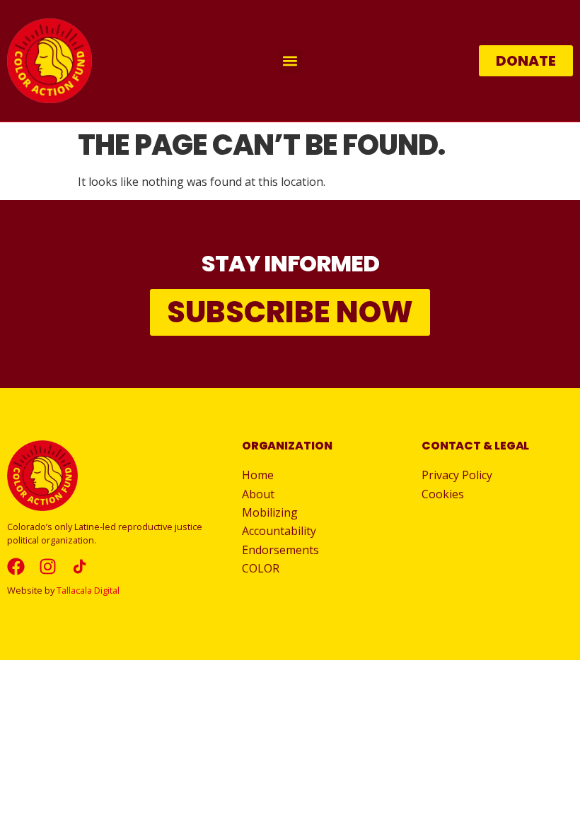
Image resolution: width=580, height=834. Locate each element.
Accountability (279, 531)
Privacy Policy (457, 475)
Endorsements (280, 550)
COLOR (260, 568)
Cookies (443, 494)
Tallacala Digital (88, 590)
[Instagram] (48, 566)
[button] (290, 61)
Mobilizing (270, 512)
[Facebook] (16, 566)
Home (258, 475)
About (258, 494)
